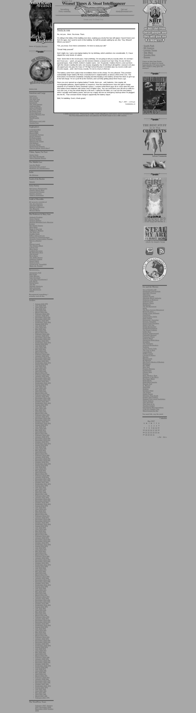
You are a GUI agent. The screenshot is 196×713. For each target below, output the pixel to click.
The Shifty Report (36, 257)
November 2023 (41, 359)
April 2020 (39, 432)
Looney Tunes (150, 50)
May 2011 (38, 612)
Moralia (145, 357)
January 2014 (40, 558)
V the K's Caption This (151, 409)
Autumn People (148, 296)
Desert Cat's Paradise (151, 323)
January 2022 (40, 396)
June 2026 (39, 307)
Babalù (32, 182)
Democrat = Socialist (150, 320)
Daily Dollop (147, 318)
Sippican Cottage (36, 259)
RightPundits (34, 118)
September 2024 (41, 342)
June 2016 (39, 509)
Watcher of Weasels (37, 207)
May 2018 (38, 470)
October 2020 (40, 422)
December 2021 (41, 398)
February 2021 (40, 415)
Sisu (31, 119)
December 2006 (45, 707)
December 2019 (41, 438)
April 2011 (39, 613)
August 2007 (40, 688)
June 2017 (39, 489)
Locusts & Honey (149, 355)
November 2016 (41, 501)
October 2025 (40, 321)
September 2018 (41, 464)
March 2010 (39, 635)
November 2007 (41, 682)
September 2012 (41, 585)
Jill (31, 242)
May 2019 (38, 450)
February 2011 (40, 617)
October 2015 (40, 523)
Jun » (165, 437)
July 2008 (39, 669)
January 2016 (40, 518)
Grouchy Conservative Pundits (41, 239)
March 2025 (39, 332)
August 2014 (40, 546)
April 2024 (39, 351)
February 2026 (40, 314)
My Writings (34, 175)
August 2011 (39, 607)
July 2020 (39, 427)
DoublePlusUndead (150, 328)
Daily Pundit (34, 101)
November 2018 (41, 460)
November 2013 (41, 561)
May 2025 (38, 329)
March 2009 (39, 656)
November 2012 (41, 581)
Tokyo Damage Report (38, 158)
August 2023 (40, 364)
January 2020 (40, 437)
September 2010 (41, 625)
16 (151, 430)
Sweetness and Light (37, 121)
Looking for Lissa (36, 251)
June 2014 (39, 550)
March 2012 (39, 595)
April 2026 (39, 311)
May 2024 (38, 349)
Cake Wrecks (35, 276)
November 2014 (41, 541)
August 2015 (40, 526)
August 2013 (40, 566)
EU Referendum (35, 138)
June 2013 (39, 570)
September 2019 (41, 443)
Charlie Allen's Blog (37, 190)
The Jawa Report (36, 104)
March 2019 (39, 454)
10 (154, 428)
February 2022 (40, 395)
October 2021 (40, 401)
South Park (149, 46)
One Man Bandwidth (37, 156)
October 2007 (40, 684)
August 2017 (40, 486)
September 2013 (41, 565)
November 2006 (41, 709)
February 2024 (40, 354)
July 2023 (39, 366)
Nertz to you (63, 30)
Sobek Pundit (148, 394)
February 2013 (40, 576)
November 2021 (41, 400)
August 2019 (40, 445)
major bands (160, 65)
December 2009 (41, 640)
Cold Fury (33, 96)
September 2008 (41, 666)
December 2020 (41, 418)
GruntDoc (146, 342)
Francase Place (149, 337)
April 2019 (39, 452)
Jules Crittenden (36, 108)
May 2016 (38, 511)
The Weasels (34, 209)
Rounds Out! (147, 384)
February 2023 (40, 374)
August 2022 (40, 385)
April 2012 (39, 593)
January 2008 (40, 679)
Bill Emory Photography (38, 188)
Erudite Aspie (35, 234)
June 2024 (39, 348)
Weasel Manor (35, 210)
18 (156, 430)
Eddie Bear (147, 332)
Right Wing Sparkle (150, 382)
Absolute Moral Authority (152, 298)
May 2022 (38, 390)
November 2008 (41, 662)
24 (154, 432)
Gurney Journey (36, 193)
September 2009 (41, 645)
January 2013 (40, 578)
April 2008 (39, 674)
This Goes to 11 (149, 404)
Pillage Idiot (147, 372)
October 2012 (40, 583)
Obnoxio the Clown (37, 141)
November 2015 (41, 521)
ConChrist (146, 315)
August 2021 (40, 405)
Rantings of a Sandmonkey (40, 168)
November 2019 (41, 440)
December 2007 (41, 681)
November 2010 (41, 622)
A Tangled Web (35, 130)
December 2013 (41, 560)
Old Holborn (34, 143)
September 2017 (41, 484)
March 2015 (39, 534)
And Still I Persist (149, 293)
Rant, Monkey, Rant (150, 375)
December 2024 (41, 337)
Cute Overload (35, 278)
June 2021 (39, 408)
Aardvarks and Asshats (151, 291)
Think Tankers (148, 401)
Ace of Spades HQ (149, 290)
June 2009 (39, 650)
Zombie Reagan (41, 46)
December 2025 (41, 317)
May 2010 (38, 632)
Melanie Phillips (35, 140)
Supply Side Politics (150, 397)
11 (156, 428)
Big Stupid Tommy (36, 225)
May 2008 (38, 672)
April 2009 (39, 654)
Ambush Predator (36, 217)
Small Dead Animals (37, 146)
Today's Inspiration (37, 195)
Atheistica (146, 295)
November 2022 (41, 380)
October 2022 (40, 381)
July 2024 (39, 346)
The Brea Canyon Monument (153, 310)
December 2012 (41, 580)
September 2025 (41, 322)
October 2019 (40, 442)
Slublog (146, 389)
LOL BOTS (33, 281)
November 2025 (41, 319)
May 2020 (38, 430)
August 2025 (40, 324)
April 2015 (39, 533)
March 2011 (39, 615)
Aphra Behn (34, 131)
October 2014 (40, 543)
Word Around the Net (150, 411)
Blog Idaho (34, 227)
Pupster (146, 374)
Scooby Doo (149, 55)
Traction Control (149, 406)
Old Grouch (34, 254)
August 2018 (40, 465)
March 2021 (39, 413)
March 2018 (39, 474)
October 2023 (40, 361)
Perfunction (147, 370)
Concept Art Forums (37, 192)
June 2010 (39, 630)
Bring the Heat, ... (149, 311)
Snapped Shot (148, 391)
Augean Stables (35, 220)
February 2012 (40, 597)
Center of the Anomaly (151, 313)
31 (154, 435)
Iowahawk (33, 103)
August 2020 (40, 425)
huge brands (147, 65)
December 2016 (41, 499)
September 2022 (41, 383)
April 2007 (39, 694)
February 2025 (40, 334)
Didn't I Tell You (148, 325)
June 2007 (39, 691)
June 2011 (39, 610)
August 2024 (40, 344)
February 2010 (40, 637)
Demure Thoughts (149, 322)
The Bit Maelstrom (149, 306)
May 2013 (38, 571)
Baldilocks (147, 305)
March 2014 (39, 555)
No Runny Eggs (35, 111)
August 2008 (40, 667)
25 (156, 432)
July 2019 (39, 447)
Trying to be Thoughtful (38, 264)
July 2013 (39, 568)
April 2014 (39, 553)
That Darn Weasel (36, 205)
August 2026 (40, 304)
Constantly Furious (37, 135)
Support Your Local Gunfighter (154, 399)
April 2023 (39, 371)
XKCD (32, 291)
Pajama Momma (149, 369)
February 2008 (40, 677)
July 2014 (39, 548)
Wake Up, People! (36, 266)
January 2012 (40, 598)
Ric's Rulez (34, 256)
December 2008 (41, 661)
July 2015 (39, 528)
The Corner (34, 98)
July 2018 (39, 467)
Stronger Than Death (150, 396)
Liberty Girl (34, 247)
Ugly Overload (35, 288)
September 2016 (41, 504)
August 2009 (40, 647)
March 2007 (39, 696)
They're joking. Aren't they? (40, 148)
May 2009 (38, 652)
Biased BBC (34, 133)
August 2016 (40, 506)
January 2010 (40, 639)
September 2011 (41, 605)
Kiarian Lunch (35, 244)
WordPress (104, 114)
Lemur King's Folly (150, 348)
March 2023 (39, 373)
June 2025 (39, 327)
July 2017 (39, 487)
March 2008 (39, 676)
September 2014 (41, 544)
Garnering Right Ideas (151, 340)
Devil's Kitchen (35, 136)
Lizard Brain (147, 352)
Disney (147, 57)
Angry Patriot (34, 219)
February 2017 (40, 496)
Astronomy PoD (35, 273)
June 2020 (39, 428)
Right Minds (147, 380)
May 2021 (38, 410)
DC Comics (149, 48)
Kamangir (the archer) (38, 167)
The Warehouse (35, 289)
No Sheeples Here (36, 252)
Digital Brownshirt (149, 327)
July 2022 (39, 386)
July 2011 (38, 608)
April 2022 (39, 391)
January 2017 (40, 497)
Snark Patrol (34, 261)
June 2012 (39, 590)
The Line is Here (36, 109)
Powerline (33, 116)
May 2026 (38, 309)
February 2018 (40, 475)
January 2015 (40, 538)
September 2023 (41, 363)
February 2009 (40, 657)
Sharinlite (146, 387)
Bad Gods (33, 274)
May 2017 (38, 491)
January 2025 (40, 336)
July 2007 (39, 689)
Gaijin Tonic (34, 155)
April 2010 (39, 634)
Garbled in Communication (39, 237)
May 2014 (38, 551)
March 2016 (39, 514)
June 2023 (39, 368)
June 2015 (39, 529)
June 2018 (39, 469)
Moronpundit (147, 359)
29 (149, 435)
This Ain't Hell (148, 402)
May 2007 (38, 693)
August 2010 (40, 627)
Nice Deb (146, 367)
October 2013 (40, 563)
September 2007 (41, 686)
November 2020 (41, 420)
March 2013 (39, 575)
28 (146, 435)
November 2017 (41, 481)
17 (154, 430)
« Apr (159, 437)
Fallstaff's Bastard (149, 335)
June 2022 (39, 388)
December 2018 (41, 459)
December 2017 (41, 479)
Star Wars (148, 53)
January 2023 (40, 376)
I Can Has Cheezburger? (39, 279)
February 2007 (40, 698)
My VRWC (146, 365)
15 (149, 430)
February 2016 (40, 516)
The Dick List (34, 232)
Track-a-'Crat (34, 262)
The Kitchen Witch (36, 246)
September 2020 (41, 423)
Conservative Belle (150, 316)
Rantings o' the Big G (150, 377)
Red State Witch (149, 379)
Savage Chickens (36, 286)
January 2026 (40, 316)
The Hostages (148, 343)
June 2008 (39, 671)
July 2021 (39, 406)
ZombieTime (34, 123)
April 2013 (39, 573)
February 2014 (40, 556)
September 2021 (41, 403)
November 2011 (41, 602)
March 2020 (39, 433)
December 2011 (41, 600)
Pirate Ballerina (35, 113)
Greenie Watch (35, 145)
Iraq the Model (35, 165)
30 (151, 435)
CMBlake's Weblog (36, 230)
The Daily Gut (35, 99)
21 (146, 432)
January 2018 (40, 477)
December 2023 (41, 358)
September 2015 (41, 524)
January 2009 (40, 659)
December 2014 (41, 539)
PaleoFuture (34, 283)
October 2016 (40, 502)
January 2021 (40, 417)
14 (146, 430)
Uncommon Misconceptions (153, 407)
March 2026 (39, 312)
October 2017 (40, 482)
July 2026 (39, 305)
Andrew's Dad (148, 301)
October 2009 (40, 644)
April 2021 (39, 411)
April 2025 (39, 331)
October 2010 (40, 624)
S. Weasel (146, 385)
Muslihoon (147, 364)
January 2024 (40, 356)
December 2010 (41, 620)
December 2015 (41, 519)
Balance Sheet (148, 303)
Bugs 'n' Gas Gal (36, 229)
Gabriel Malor (148, 338)
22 (149, 432)
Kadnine (146, 347)
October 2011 (40, 603)
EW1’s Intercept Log (37, 236)
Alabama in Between (150, 300)
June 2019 (39, 449)
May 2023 (38, 369)
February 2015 (40, 536)
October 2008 (40, 664)
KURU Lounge (148, 354)
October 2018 (40, 462)
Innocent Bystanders (150, 345)
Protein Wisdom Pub (37, 114)
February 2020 (40, 435)
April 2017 (39, 492)
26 (158, 432)
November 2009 (41, 642)
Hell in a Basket (35, 241)
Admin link (33, 89)
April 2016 (39, 512)
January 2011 (40, 619)
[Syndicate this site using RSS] (161, 255)
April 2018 (39, 472)
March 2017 (39, 494)
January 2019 (40, 457)
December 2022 (41, 378)
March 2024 (39, 353)
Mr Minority (147, 360)
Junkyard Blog (35, 106)
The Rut (32, 284)
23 (151, 432)
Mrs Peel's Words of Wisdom (153, 362)
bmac (145, 308)
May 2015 (38, 531)
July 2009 (39, 649)
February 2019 (40, 455)
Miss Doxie (34, 249)
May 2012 (38, 592)
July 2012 (39, 588)
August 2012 (40, 587)
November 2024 (41, 339)
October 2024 (40, 341)
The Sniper (147, 392)
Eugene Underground (151, 333)
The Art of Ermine (36, 204)
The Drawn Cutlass (150, 330)
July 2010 (39, 629)
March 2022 (39, 393)
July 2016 (39, 507)
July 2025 (39, 326)
